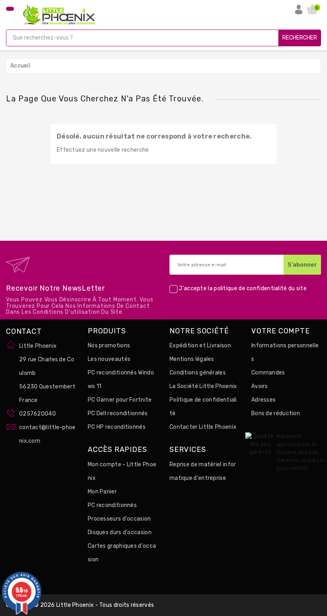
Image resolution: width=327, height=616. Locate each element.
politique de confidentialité (250, 288)
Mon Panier (102, 491)
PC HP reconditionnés (117, 427)
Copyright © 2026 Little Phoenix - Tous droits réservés (80, 605)
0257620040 (37, 413)
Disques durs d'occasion (120, 532)
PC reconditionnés (112, 505)
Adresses (263, 399)
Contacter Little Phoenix (202, 427)
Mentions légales (191, 359)
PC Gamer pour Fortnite (120, 399)
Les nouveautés (109, 359)
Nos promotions (109, 345)
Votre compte (280, 331)
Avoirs (259, 386)
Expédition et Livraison (200, 345)
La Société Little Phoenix (203, 386)
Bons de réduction (275, 413)
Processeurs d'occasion (119, 518)
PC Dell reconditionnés (118, 413)
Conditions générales (197, 372)
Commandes (268, 372)
